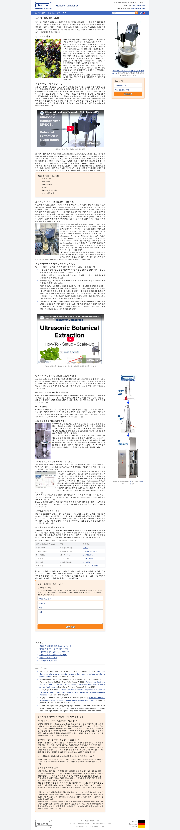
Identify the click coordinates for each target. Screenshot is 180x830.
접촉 (64, 13)
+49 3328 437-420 (138, 5)
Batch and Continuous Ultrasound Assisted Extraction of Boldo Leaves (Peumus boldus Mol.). (72, 699)
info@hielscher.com (138, 8)
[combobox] (123, 13)
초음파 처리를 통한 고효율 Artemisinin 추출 (55, 646)
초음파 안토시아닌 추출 (48, 657)
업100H (85, 548)
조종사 (141, 481)
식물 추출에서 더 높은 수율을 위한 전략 (54, 652)
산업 (58, 13)
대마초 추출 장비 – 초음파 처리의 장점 (53, 649)
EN (141, 13)
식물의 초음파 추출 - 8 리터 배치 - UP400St (70, 149)
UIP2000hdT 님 (88, 555)
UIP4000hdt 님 (88, 558)
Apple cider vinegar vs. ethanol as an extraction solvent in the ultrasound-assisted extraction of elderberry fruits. (72, 674)
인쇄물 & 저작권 (83, 823)
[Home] (43, 5)
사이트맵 (72, 823)
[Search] (136, 12)
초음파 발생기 (40, 13)
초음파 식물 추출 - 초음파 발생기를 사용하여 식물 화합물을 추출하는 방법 (70, 366)
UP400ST (93, 551)
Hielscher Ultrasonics (67, 5)
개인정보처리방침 (98, 823)
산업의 (128, 483)
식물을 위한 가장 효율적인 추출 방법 (53, 654)
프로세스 (51, 13)
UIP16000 (86, 562)
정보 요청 (128, 94)
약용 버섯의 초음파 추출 (48, 660)
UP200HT (86, 551)
